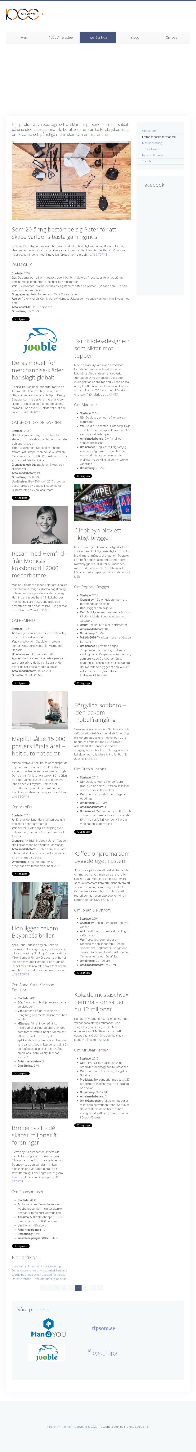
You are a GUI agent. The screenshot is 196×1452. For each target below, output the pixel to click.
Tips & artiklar (98, 37)
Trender (147, 161)
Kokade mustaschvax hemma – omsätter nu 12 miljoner (101, 1002)
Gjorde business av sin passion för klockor (39, 1274)
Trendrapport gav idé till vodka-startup (36, 1266)
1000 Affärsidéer (61, 37)
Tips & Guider (151, 149)
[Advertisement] (98, 80)
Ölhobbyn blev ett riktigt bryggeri (97, 533)
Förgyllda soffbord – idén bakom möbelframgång (100, 712)
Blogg (135, 37)
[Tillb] (50, 1288)
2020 (94, 1426)
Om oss (171, 37)
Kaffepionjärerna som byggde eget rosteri (102, 857)
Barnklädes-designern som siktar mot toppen (102, 348)
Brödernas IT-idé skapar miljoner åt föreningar (35, 1135)
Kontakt (67, 1426)
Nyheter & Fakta (152, 155)
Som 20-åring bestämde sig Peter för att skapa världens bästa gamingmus (64, 232)
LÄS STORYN (98, 254)
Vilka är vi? (53, 1426)
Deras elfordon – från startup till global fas (39, 1279)
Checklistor (149, 130)
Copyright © (82, 1426)
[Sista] (100, 1288)
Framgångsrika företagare (159, 137)
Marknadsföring (152, 143)
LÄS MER (112, 394)
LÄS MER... (108, 900)
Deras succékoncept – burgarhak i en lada (39, 1270)
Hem (24, 37)
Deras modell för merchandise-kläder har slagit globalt (38, 370)
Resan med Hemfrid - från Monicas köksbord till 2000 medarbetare (39, 564)
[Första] (43, 1288)
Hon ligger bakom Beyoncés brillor (35, 931)
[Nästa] (93, 1288)
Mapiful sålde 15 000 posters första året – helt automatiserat (38, 746)
